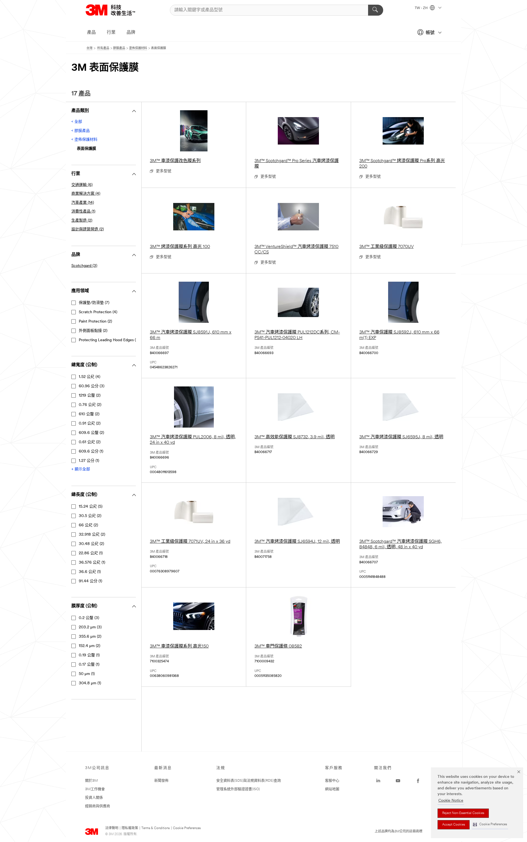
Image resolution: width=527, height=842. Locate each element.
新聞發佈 (161, 780)
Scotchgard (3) (84, 266)
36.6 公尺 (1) (90, 572)
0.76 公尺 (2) (90, 405)
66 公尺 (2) (88, 525)
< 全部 (76, 122)
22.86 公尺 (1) (91, 553)
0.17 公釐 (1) (89, 665)
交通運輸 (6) (81, 185)
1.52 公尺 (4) (89, 377)
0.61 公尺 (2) (89, 442)
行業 (111, 32)
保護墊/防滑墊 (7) (94, 303)
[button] (490, 824)
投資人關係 (94, 797)
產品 (91, 32)
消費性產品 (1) (83, 212)
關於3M (91, 780)
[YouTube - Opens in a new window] (398, 781)
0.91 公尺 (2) (89, 424)
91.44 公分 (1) (90, 581)
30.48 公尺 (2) (91, 544)
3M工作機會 (95, 789)
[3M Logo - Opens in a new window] (117, 10)
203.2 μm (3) (90, 627)
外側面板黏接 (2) (93, 331)
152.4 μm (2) (89, 646)
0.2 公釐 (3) (89, 618)
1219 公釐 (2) (89, 396)
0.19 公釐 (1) (89, 655)
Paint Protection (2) (95, 322)
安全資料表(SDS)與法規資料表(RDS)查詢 (248, 780)
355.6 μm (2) (90, 637)
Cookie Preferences (187, 828)
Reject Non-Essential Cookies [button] (463, 813)
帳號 (430, 33)
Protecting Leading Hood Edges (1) (108, 340)
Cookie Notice (450, 801)
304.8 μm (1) (90, 683)
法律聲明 (111, 828)
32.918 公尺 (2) (92, 535)
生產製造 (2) (81, 221)
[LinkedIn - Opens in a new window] (378, 781)
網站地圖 (332, 789)
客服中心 (332, 780)
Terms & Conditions (155, 828)
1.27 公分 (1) (89, 461)
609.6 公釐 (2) (91, 433)
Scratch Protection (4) (98, 312)
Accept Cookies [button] (453, 824)
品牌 (131, 32)
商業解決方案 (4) (85, 194)
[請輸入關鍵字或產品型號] (375, 10)
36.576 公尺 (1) (92, 563)
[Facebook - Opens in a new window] (418, 781)
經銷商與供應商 (97, 806)
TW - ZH (421, 8)
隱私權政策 (130, 828)
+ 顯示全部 (80, 469)
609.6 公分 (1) (91, 452)
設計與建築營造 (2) (87, 229)
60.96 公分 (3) (91, 386)
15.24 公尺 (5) (90, 507)
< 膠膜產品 (80, 131)
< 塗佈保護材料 (84, 140)
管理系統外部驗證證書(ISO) (238, 789)
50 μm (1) (87, 674)
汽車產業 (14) (82, 203)
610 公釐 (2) (89, 414)
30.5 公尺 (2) (90, 516)
